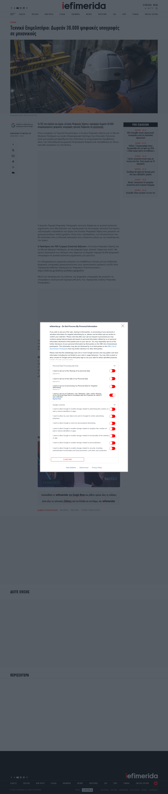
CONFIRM (67, 459)
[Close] (123, 326)
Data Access (84, 467)
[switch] (112, 370)
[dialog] (84, 397)
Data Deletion (71, 467)
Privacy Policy (97, 467)
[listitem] (84, 366)
